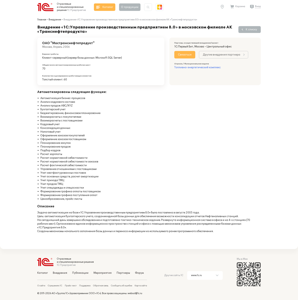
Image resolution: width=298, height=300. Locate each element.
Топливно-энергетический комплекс (197, 67)
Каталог (42, 273)
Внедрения (55, 19)
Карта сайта (141, 285)
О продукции (129, 7)
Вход (258, 6)
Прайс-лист (71, 285)
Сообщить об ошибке (121, 285)
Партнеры (123, 273)
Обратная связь (100, 285)
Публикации (80, 273)
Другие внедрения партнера (221, 54)
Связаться (185, 54)
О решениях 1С (55, 285)
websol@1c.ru (135, 293)
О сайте (41, 285)
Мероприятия (102, 273)
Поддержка (84, 285)
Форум (139, 273)
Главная (41, 19)
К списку (251, 29)
